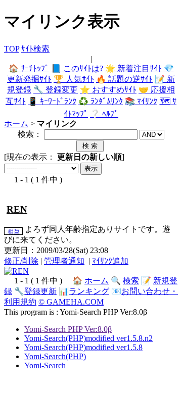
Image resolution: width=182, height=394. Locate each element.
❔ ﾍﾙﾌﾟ (104, 114)
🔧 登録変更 (55, 89)
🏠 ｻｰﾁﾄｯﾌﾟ (29, 68)
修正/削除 (21, 261)
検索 (131, 280)
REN (17, 209)
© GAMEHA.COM (71, 302)
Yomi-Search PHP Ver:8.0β (68, 329)
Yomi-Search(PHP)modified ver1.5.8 (83, 347)
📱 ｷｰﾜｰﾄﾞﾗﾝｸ (52, 101)
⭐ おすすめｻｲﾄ (108, 89)
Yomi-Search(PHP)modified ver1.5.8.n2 (88, 338)
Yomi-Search (45, 365)
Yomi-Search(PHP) (55, 356)
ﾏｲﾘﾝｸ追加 (110, 261)
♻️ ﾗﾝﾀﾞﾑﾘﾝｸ (100, 101)
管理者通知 (64, 261)
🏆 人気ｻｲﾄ (74, 79)
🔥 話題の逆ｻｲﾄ (124, 79)
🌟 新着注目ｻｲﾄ (133, 68)
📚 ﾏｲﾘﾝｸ (141, 101)
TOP (11, 48)
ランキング (89, 291)
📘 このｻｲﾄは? (77, 68)
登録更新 (40, 291)
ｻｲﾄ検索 (35, 48)
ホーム (16, 123)
